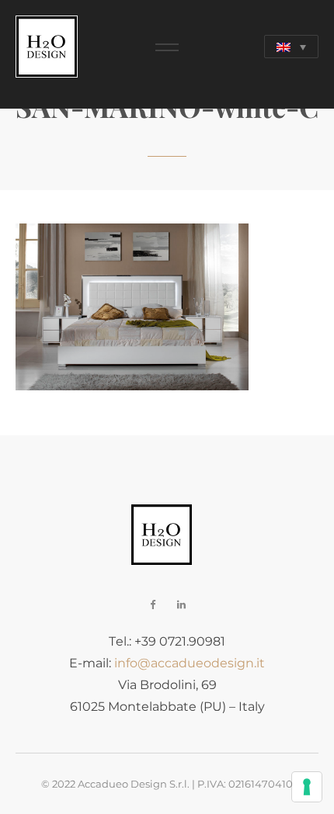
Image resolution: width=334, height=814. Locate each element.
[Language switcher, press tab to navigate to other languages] (291, 46)
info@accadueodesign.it (189, 663)
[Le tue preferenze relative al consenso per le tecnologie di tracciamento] (307, 787)
